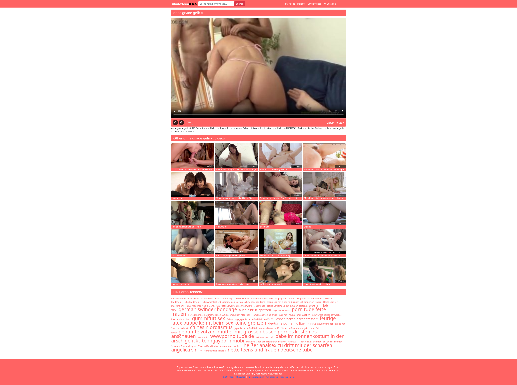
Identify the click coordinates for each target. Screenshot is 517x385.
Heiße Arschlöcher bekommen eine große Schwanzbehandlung (233, 301)
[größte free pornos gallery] (280, 270)
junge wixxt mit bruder (281, 310)
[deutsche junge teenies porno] (236, 241)
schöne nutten (179, 255)
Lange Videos (314, 3)
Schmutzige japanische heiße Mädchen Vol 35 (250, 319)
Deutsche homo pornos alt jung (275, 255)
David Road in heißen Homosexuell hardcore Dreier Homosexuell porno (207, 169)
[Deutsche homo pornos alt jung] (280, 241)
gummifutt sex (208, 318)
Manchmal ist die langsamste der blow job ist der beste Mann (333, 198)
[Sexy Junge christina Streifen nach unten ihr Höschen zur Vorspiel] (280, 184)
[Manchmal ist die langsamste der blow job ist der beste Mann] (324, 184)
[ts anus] (324, 213)
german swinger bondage (208, 309)
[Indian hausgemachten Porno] (192, 213)
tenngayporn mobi (223, 340)
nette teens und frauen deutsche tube (270, 349)
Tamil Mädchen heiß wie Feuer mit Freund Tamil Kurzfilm (281, 314)
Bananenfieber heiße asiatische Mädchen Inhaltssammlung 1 (202, 298)
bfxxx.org (240, 376)
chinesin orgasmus (211, 327)
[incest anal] (192, 184)
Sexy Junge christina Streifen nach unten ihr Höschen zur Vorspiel (291, 198)
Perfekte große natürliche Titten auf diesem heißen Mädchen (219, 314)
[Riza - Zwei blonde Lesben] (324, 270)
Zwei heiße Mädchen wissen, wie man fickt (220, 346)
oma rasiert (221, 227)
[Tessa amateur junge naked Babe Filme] (236, 184)
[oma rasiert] (236, 213)
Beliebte (301, 3)
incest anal (178, 198)
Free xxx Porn (287, 376)
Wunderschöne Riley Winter (273, 169)
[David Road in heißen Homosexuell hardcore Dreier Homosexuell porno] (192, 155)
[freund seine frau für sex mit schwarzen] (324, 241)
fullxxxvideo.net (256, 376)
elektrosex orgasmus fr (264, 337)
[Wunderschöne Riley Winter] (280, 155)
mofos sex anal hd (181, 284)
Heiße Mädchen (191, 301)
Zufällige (331, 3)
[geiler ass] (280, 213)
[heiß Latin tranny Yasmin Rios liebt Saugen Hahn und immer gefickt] (236, 155)
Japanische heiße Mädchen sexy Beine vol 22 (257, 328)
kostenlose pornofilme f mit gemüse (233, 284)
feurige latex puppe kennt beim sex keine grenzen (253, 320)
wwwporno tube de (232, 336)
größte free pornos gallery (272, 284)
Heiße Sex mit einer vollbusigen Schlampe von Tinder (294, 301)
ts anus (307, 227)
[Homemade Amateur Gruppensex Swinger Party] (324, 155)
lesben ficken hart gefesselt (296, 319)
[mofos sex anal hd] (192, 270)
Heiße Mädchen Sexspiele (213, 350)
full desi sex (272, 376)
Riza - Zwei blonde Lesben (317, 284)
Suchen (240, 3)
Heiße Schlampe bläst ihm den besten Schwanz (291, 305)
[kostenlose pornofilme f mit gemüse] (236, 270)
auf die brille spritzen (255, 310)
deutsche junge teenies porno (230, 255)
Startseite (290, 3)
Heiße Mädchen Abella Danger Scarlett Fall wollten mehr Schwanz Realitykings (225, 305)
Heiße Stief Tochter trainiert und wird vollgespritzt (261, 298)
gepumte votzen (197, 331)
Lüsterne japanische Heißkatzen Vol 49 (266, 341)
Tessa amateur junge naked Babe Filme (235, 198)
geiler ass (264, 227)
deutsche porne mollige (286, 323)
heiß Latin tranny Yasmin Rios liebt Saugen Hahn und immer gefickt (248, 169)
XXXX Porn (228, 376)
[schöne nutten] (192, 241)
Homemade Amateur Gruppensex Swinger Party (327, 169)
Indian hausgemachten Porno (187, 227)
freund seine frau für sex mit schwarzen (322, 255)
